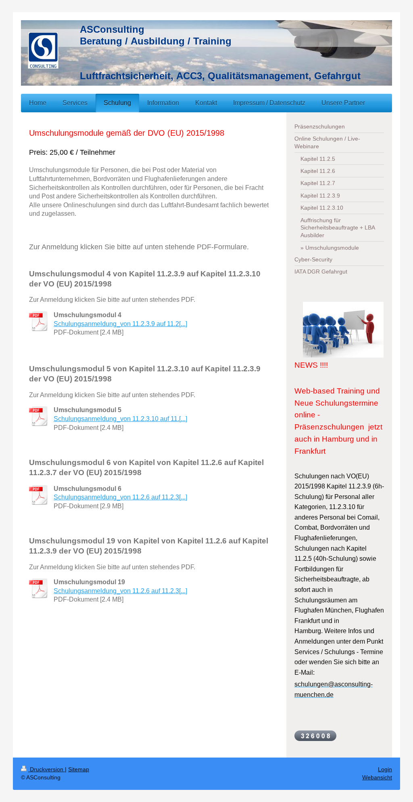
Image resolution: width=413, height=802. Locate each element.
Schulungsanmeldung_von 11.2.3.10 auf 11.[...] (120, 418)
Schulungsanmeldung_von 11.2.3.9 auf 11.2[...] (120, 323)
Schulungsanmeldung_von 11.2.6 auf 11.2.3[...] (120, 497)
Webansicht (377, 777)
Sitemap (78, 769)
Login (385, 769)
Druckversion (46, 769)
